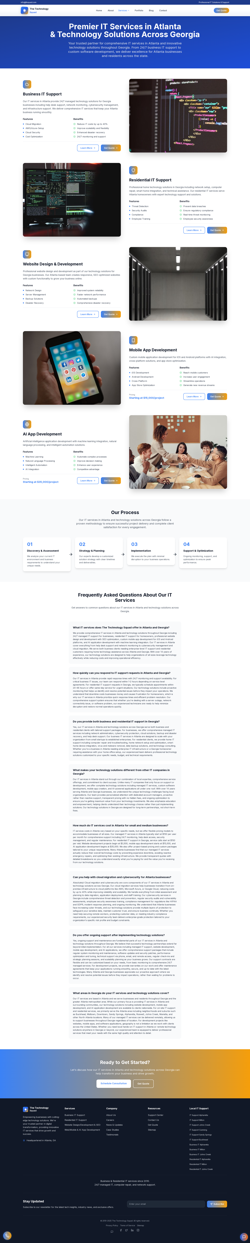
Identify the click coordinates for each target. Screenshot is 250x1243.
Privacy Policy (112, 1225)
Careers (110, 1120)
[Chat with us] (244, 1237)
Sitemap (152, 1129)
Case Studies (112, 1129)
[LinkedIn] (132, 1232)
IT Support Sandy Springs (201, 1135)
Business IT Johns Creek (200, 1154)
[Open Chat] (113, 1232)
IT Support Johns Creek (200, 1125)
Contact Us (153, 1120)
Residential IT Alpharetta (200, 1159)
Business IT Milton (197, 1149)
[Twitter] (126, 1232)
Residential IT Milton (198, 1164)
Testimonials (112, 1134)
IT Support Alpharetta (199, 1115)
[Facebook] (121, 1232)
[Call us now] (7, 1236)
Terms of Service (127, 1225)
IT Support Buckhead (199, 1140)
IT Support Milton (197, 1120)
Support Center (155, 1115)
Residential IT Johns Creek (201, 1169)
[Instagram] (138, 1232)
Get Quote (221, 10)
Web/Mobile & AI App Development (82, 1129)
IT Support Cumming (198, 1130)
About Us (111, 1115)
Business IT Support (75, 1115)
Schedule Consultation (114, 1083)
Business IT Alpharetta (199, 1145)
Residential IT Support (76, 1120)
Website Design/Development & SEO (82, 1125)
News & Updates (114, 1125)
